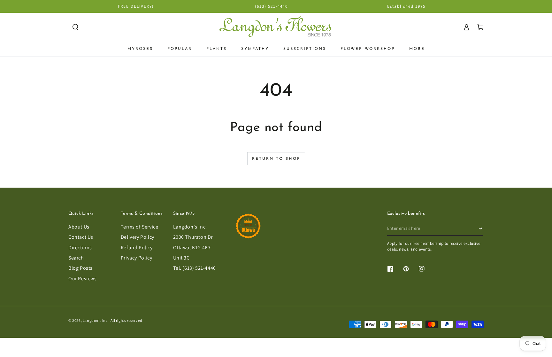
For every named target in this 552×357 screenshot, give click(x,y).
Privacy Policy (136, 257)
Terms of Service (139, 226)
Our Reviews (82, 278)
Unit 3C (181, 257)
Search (76, 257)
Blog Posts (80, 268)
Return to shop (276, 159)
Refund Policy (137, 247)
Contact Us (80, 237)
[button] (75, 27)
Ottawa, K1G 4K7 (192, 247)
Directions (80, 247)
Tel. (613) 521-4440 (194, 268)
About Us (78, 226)
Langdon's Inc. (190, 226)
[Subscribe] (481, 228)
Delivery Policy (137, 237)
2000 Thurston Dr (193, 237)
